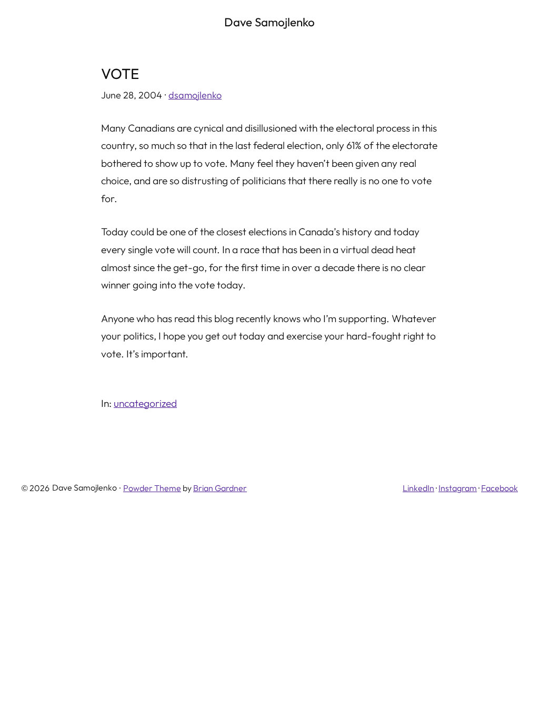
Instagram (457, 488)
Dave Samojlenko (269, 22)
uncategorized (145, 403)
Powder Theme (152, 488)
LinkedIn (418, 488)
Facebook (499, 488)
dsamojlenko (195, 95)
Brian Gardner (220, 488)
